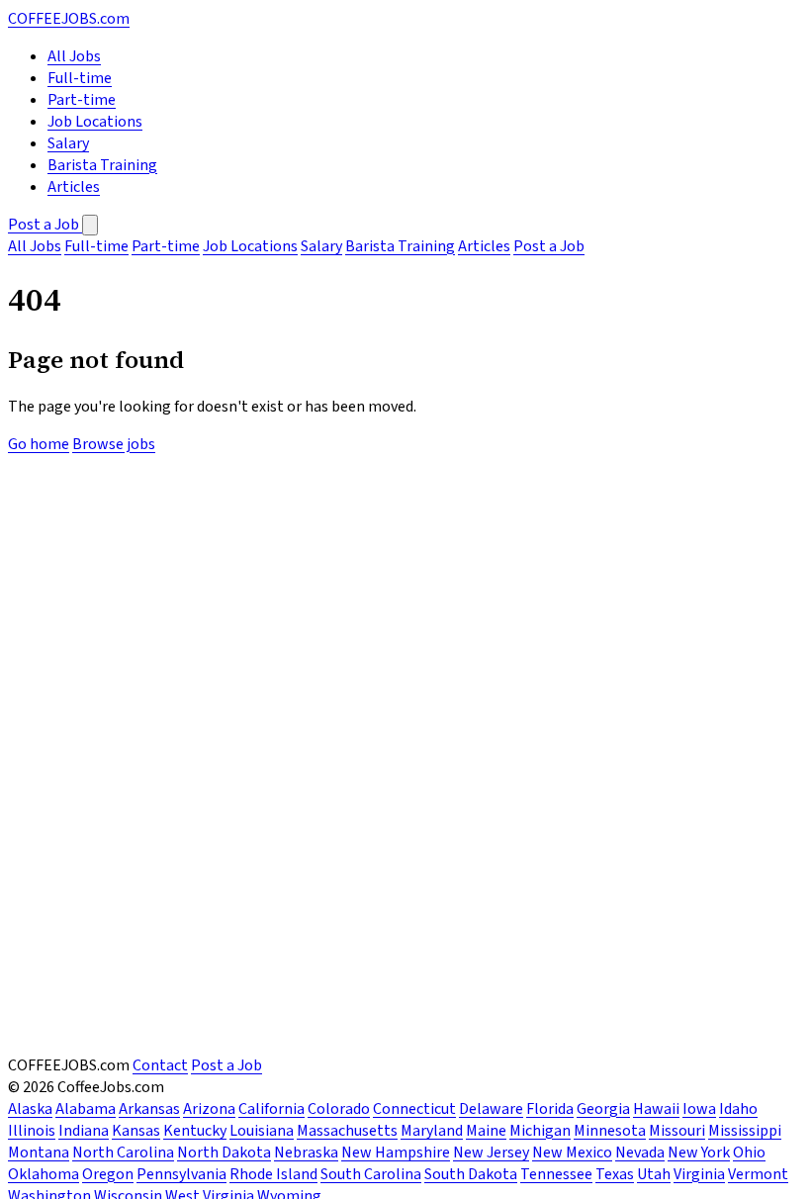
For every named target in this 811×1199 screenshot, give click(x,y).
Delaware (491, 1109)
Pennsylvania (181, 1174)
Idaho (738, 1109)
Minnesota (610, 1131)
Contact (160, 1065)
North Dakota (224, 1152)
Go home (38, 444)
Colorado (339, 1109)
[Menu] (90, 225)
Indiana (83, 1131)
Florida (550, 1109)
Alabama (85, 1109)
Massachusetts (347, 1131)
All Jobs (74, 56)
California (271, 1109)
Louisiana (261, 1131)
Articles (73, 187)
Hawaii (656, 1109)
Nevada (640, 1152)
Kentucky (194, 1131)
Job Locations (94, 122)
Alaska (30, 1109)
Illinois (31, 1131)
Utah (654, 1174)
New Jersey (491, 1152)
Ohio (749, 1152)
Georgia (603, 1109)
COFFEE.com (69, 19)
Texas (614, 1174)
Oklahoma (43, 1174)
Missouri (677, 1131)
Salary (68, 143)
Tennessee (556, 1174)
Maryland (432, 1131)
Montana (38, 1152)
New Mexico (572, 1152)
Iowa (699, 1109)
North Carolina (123, 1152)
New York (699, 1152)
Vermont (758, 1174)
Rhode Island (273, 1174)
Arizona (209, 1109)
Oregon (108, 1174)
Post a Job (45, 224)
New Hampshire (395, 1152)
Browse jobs (113, 444)
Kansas (136, 1131)
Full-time (79, 78)
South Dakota (470, 1174)
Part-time (81, 100)
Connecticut (414, 1109)
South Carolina (370, 1174)
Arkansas (149, 1109)
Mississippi (744, 1131)
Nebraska (306, 1152)
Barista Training (102, 165)
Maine (486, 1131)
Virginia (699, 1174)
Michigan (540, 1131)
